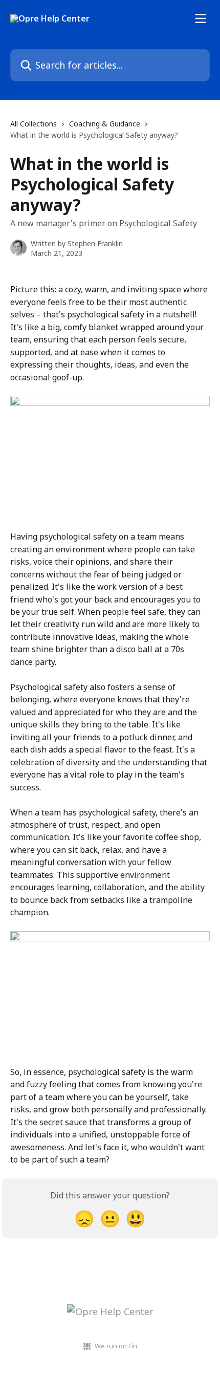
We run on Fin (116, 1345)
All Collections (33, 123)
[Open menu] (200, 18)
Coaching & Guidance (104, 123)
